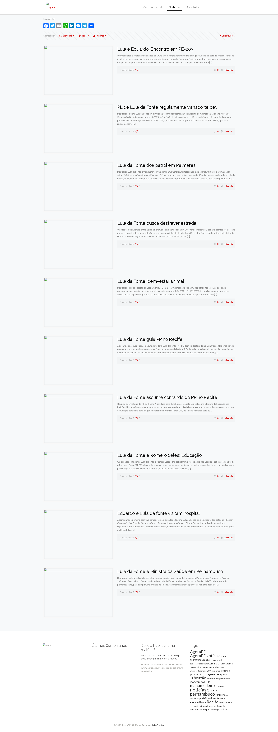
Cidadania (222, 664)
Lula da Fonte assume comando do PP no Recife (167, 397)
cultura (230, 663)
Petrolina (220, 694)
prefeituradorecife (209, 698)
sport (208, 709)
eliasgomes (219, 667)
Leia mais (228, 70)
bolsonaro (211, 660)
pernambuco (202, 694)
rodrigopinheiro (197, 706)
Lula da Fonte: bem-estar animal (150, 281)
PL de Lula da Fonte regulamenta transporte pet (167, 107)
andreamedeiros (198, 659)
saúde (222, 706)
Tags (84, 35)
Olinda (212, 690)
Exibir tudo (227, 35)
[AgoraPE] (50, 7)
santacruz (208, 706)
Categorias (66, 35)
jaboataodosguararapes (208, 674)
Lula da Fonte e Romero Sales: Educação (159, 455)
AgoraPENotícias (205, 655)
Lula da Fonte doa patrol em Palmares (156, 165)
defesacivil (194, 667)
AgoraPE (198, 651)
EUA (209, 670)
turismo (224, 709)
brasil (219, 660)
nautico (220, 686)
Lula (207, 681)
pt (224, 698)
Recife (212, 701)
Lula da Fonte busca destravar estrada (156, 223)
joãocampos (197, 682)
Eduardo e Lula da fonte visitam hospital (158, 513)
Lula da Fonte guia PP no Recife (149, 339)
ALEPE (223, 656)
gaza (213, 671)
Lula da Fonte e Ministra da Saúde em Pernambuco (170, 571)
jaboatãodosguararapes (218, 678)
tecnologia (215, 710)
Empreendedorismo (198, 671)
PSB (221, 698)
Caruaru (212, 663)
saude (216, 706)
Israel (218, 671)
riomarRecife (225, 702)
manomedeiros (203, 685)
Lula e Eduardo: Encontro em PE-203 (155, 49)
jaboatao (225, 670)
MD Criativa (158, 725)
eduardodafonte (207, 667)
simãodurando (197, 709)
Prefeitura (194, 698)
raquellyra (198, 702)
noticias (198, 689)
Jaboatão (198, 677)
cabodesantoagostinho (199, 664)
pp (227, 695)
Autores (100, 35)
